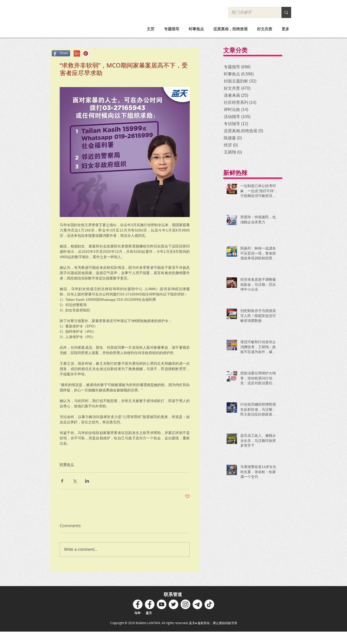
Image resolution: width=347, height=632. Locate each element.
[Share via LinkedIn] (87, 480)
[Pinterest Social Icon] (86, 53)
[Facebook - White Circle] (138, 604)
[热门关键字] (286, 12)
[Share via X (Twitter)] (74, 480)
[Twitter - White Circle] (173, 604)
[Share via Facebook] (62, 480)
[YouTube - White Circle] (161, 604)
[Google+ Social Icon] (77, 53)
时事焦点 (67, 464)
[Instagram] (185, 604)
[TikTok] (209, 604)
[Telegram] (197, 604)
